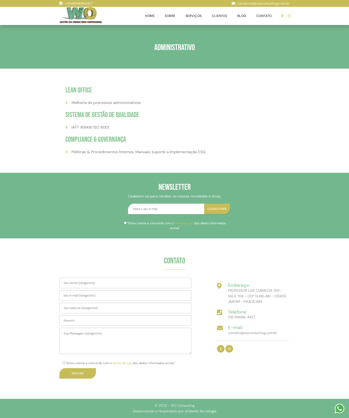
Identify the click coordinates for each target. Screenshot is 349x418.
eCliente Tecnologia (200, 411)
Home (150, 16)
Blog (241, 16)
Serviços (194, 16)
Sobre (170, 16)
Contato (264, 16)
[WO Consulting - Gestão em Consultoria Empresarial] (81, 15)
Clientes (219, 16)
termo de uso (183, 223)
